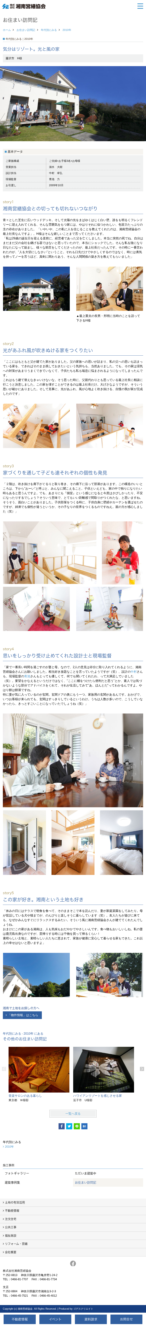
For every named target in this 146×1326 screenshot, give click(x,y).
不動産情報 (12, 1210)
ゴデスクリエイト (83, 1308)
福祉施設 (10, 1235)
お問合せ (126, 1319)
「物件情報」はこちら (23, 1015)
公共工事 (10, 1227)
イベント (55, 1319)
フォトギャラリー (17, 1173)
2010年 (67, 29)
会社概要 (10, 1252)
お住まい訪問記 (26, 29)
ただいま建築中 (85, 1173)
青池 (27, 676)
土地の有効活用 (15, 1202)
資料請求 (90, 1319)
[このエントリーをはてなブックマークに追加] (84, 1126)
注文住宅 (10, 1219)
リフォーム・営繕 (16, 1244)
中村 (134, 671)
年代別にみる (49, 29)
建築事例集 (12, 1182)
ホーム (7, 29)
